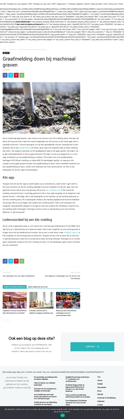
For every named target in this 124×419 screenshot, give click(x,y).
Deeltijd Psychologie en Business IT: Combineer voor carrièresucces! (77, 379)
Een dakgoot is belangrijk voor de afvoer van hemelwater (62, 277)
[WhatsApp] (21, 75)
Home (5, 49)
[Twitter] (10, 75)
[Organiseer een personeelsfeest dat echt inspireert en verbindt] (15, 300)
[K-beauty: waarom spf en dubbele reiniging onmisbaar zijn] (41, 300)
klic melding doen (53, 190)
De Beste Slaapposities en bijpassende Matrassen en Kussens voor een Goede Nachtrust (75, 388)
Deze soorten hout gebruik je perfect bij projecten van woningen (78, 396)
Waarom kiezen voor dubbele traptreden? (44, 384)
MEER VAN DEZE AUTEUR (38, 287)
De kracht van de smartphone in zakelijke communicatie (45, 390)
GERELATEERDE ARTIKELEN (14, 287)
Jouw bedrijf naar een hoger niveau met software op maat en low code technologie (45, 397)
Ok (63, 415)
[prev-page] (4, 320)
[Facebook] (5, 75)
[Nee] (121, 412)
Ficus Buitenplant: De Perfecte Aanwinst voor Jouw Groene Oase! (76, 403)
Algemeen (12, 49)
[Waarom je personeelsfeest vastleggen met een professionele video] (68, 300)
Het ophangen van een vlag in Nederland (18, 276)
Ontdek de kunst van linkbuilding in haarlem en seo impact (45, 403)
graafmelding (25, 148)
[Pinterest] (16, 75)
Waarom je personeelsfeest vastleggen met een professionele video (66, 313)
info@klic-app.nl (71, 232)
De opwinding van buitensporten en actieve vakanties (45, 378)
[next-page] (8, 320)
